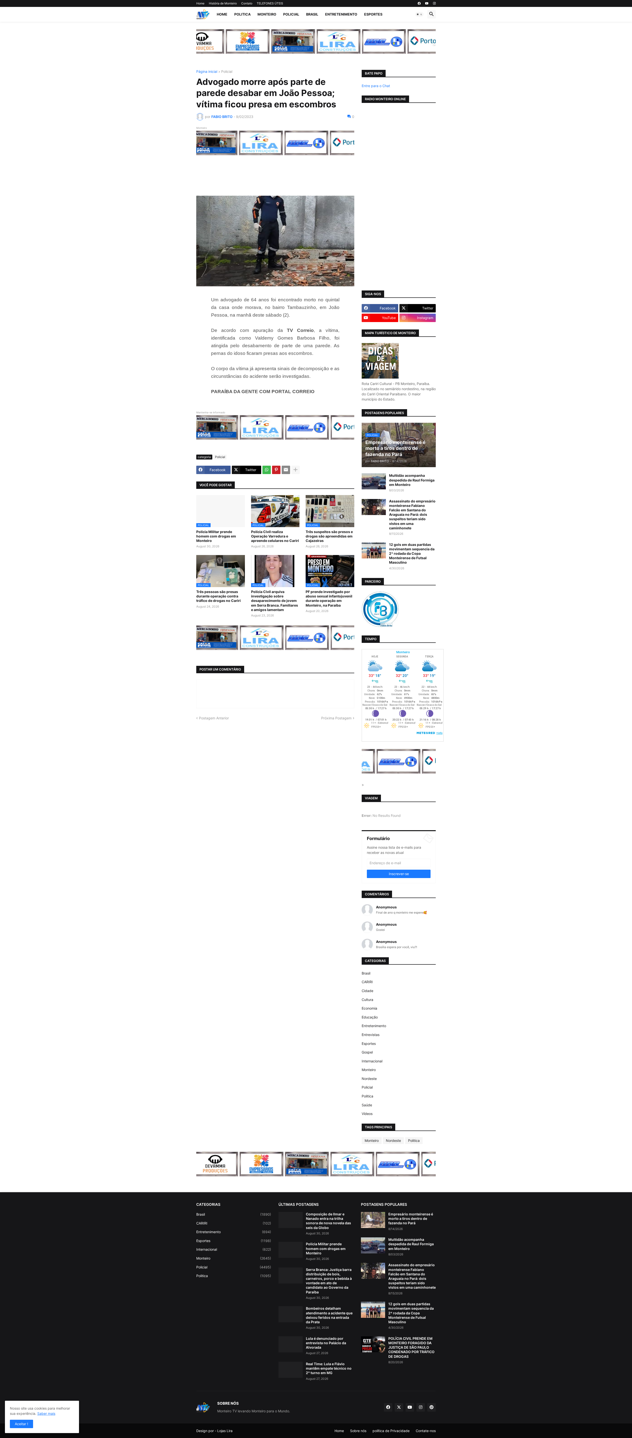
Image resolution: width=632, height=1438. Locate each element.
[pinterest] (431, 1407)
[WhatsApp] (266, 470)
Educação (370, 1017)
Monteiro (266, 14)
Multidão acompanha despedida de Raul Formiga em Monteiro (411, 479)
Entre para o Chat (376, 86)
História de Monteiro (223, 3)
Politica (242, 14)
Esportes (373, 14)
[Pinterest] (276, 470)
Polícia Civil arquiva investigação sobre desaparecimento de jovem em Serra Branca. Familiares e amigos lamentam (274, 601)
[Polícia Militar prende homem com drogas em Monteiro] (290, 1250)
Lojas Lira (225, 1431)
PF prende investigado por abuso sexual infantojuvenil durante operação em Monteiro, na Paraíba (329, 598)
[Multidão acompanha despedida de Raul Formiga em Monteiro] (374, 481)
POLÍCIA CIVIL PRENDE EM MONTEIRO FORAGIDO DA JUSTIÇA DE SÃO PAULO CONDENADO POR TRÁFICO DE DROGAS (411, 1347)
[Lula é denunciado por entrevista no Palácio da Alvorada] (290, 1344)
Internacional (372, 1061)
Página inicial (206, 72)
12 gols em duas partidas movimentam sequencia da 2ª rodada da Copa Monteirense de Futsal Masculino (411, 553)
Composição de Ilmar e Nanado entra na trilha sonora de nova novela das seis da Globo (328, 1221)
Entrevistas (370, 1035)
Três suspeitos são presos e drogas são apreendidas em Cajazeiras (329, 536)
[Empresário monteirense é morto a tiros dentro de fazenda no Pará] (373, 1220)
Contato (246, 3)
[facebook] (419, 3)
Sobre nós (358, 1431)
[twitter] (399, 1407)
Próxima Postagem (336, 718)
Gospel (367, 1052)
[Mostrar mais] (295, 470)
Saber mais (46, 1413)
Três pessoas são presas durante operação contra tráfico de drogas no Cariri (218, 596)
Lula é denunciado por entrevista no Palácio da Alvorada (326, 1342)
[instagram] (434, 3)
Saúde (367, 1105)
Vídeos (367, 1114)
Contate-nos (426, 1431)
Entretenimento (341, 14)
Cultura (367, 999)
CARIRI (367, 982)
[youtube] (427, 3)
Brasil (312, 14)
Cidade (367, 991)
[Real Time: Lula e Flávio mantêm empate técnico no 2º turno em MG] (290, 1370)
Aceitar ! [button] (21, 1424)
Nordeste (369, 1078)
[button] (419, 14)
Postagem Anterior (214, 718)
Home (200, 3)
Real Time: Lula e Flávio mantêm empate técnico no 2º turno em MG (329, 1368)
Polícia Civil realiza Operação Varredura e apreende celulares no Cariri (275, 536)
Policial (291, 14)
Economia (369, 1008)
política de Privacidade (391, 1431)
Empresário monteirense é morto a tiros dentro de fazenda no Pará (410, 1218)
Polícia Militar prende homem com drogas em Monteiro (216, 536)
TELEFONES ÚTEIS (270, 3)
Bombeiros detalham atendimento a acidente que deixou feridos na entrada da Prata (329, 1315)
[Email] (286, 470)
